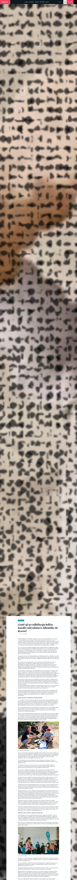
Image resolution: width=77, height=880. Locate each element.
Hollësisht (21, 620)
